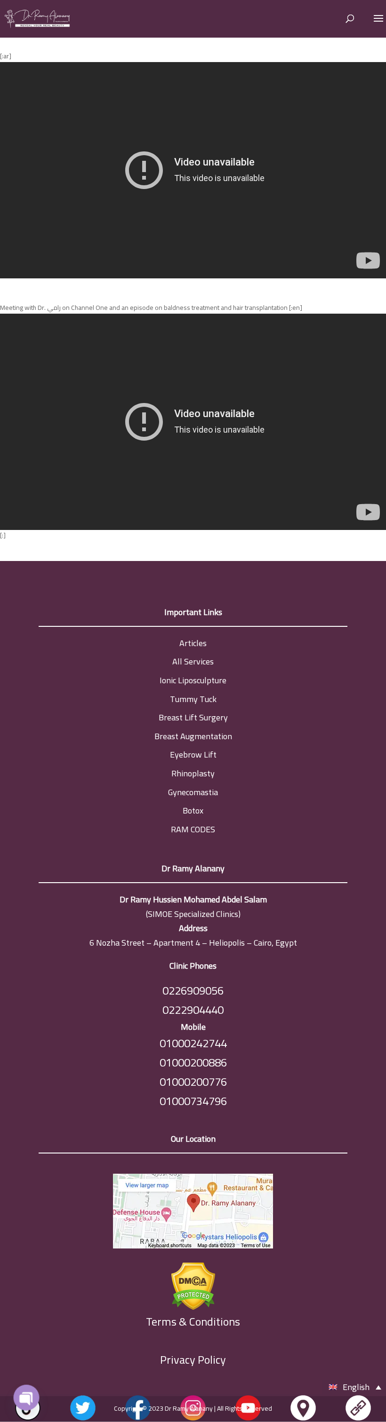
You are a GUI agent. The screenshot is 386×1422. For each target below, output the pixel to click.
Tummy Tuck (193, 699)
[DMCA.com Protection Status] (193, 1284)
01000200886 (193, 1062)
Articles (193, 643)
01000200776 (193, 1081)
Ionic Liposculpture (193, 680)
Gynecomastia (193, 792)
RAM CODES (193, 829)
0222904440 (193, 1009)
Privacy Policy (193, 1359)
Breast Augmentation (193, 736)
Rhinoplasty (193, 773)
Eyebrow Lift (193, 754)
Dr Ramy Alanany (189, 1408)
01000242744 (193, 1043)
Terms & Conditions (193, 1322)
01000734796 (193, 1101)
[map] (193, 1213)
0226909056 (193, 990)
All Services (193, 661)
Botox (193, 810)
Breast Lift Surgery (193, 717)
